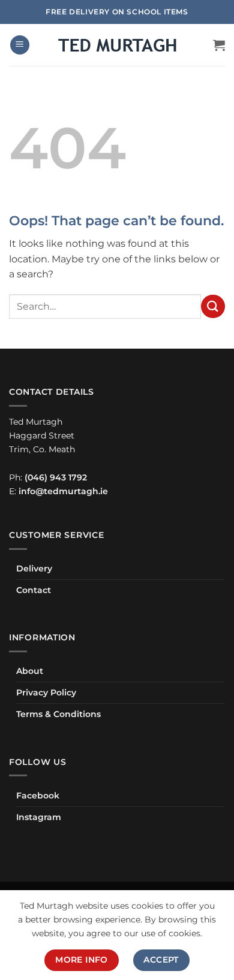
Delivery (34, 568)
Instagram (38, 817)
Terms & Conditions (58, 714)
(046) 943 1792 (56, 477)
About (29, 671)
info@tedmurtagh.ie (63, 491)
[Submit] (213, 306)
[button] (19, 45)
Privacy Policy (46, 692)
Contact (33, 590)
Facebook (37, 795)
